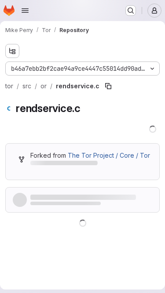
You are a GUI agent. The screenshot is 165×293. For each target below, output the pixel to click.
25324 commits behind (62, 173)
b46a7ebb (50, 216)
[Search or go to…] (130, 10)
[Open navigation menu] (25, 11)
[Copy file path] (108, 86)
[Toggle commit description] (110, 217)
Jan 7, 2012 (82, 216)
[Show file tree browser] (12, 51)
